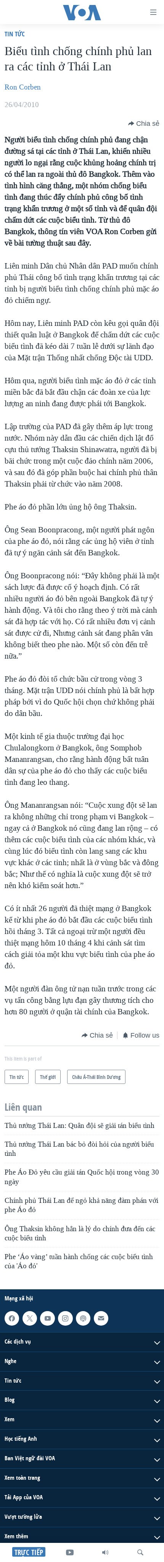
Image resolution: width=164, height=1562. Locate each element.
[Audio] (105, 1552)
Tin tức (15, 33)
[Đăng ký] (101, 1318)
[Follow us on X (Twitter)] (30, 1318)
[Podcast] (83, 1318)
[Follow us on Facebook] (12, 1318)
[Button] (143, 123)
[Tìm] (140, 1552)
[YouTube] (70, 1552)
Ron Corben (23, 87)
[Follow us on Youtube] (47, 1318)
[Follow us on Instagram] (65, 1318)
